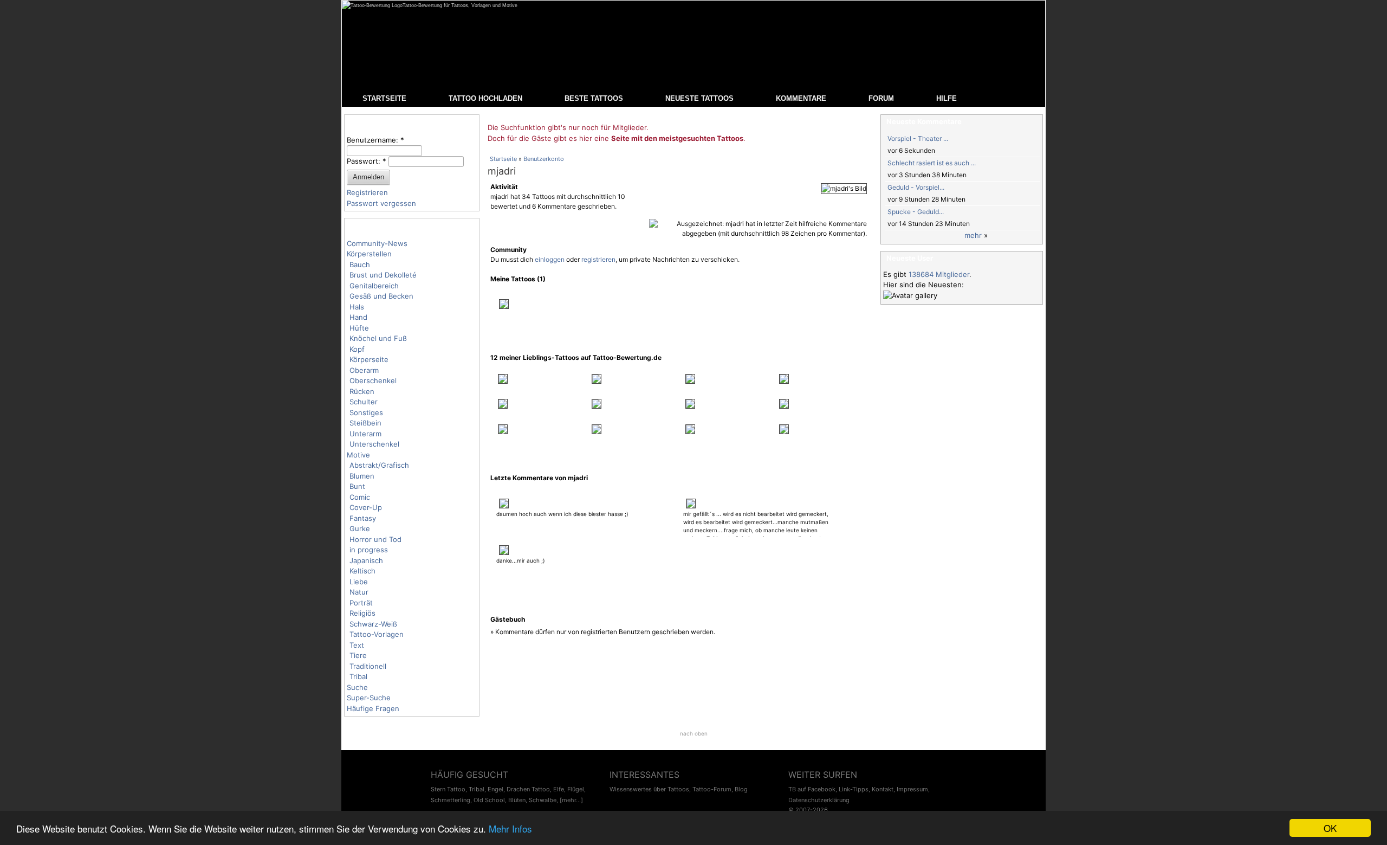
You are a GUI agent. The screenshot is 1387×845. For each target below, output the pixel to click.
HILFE (946, 98)
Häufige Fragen (373, 708)
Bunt (357, 486)
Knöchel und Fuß (378, 338)
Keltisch (362, 570)
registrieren (598, 259)
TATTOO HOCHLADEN (485, 98)
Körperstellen (369, 253)
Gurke (359, 528)
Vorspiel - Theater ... (917, 138)
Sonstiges (366, 412)
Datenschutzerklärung (819, 800)
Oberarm (364, 370)
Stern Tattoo (448, 789)
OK (1330, 828)
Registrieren (367, 192)
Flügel (575, 789)
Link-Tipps (854, 789)
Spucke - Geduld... (915, 212)
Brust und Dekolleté (383, 274)
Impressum (912, 789)
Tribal (358, 676)
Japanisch (366, 560)
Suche (357, 687)
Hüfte (359, 328)
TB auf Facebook (811, 789)
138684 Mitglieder (939, 274)
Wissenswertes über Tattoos (649, 789)
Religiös (362, 613)
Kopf (357, 349)
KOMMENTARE (801, 98)
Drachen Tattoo (528, 789)
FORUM (881, 98)
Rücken (361, 391)
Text (356, 645)
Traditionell (367, 666)
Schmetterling (450, 800)
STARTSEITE (384, 98)
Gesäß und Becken (381, 296)
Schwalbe (542, 800)
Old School (489, 800)
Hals (356, 306)
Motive (358, 454)
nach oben (694, 733)
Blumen (361, 476)
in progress (368, 549)
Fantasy (362, 518)
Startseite (503, 159)
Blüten (517, 800)
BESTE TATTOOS (594, 98)
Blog (741, 789)
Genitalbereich (374, 285)
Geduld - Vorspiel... (915, 187)
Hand (358, 317)
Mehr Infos (510, 828)
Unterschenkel (374, 444)
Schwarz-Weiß (373, 624)
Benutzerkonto (543, 159)
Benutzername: (375, 140)
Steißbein (365, 422)
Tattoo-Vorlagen (376, 634)
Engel (495, 789)
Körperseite (368, 359)
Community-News (377, 243)
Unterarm (365, 433)
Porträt (361, 602)
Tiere (358, 655)
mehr (973, 235)
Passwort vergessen (381, 203)
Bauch (359, 264)
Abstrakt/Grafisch (379, 465)
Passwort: (366, 161)
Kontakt (882, 789)
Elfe (558, 789)
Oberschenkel (373, 380)
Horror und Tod (375, 539)
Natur (358, 592)
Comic (359, 497)
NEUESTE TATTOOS (699, 98)
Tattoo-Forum (711, 789)
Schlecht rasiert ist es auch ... (931, 163)
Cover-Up (365, 507)
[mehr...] (571, 800)
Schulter (363, 401)
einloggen (550, 259)
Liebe (358, 581)
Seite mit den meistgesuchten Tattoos (677, 138)
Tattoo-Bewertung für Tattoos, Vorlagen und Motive (460, 5)
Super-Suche (369, 697)
